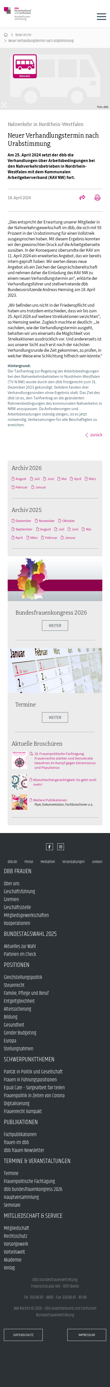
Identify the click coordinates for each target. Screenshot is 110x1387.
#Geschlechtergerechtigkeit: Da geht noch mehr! (64, 782)
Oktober (68, 520)
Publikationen (21, 1122)
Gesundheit (14, 1025)
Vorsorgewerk (16, 1244)
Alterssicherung (17, 1009)
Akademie (12, 1260)
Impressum (87, 1335)
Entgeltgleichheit (19, 1001)
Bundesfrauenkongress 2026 (51, 612)
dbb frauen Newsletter (24, 1151)
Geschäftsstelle (17, 908)
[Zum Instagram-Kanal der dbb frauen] (60, 846)
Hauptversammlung (21, 1197)
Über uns (11, 884)
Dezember (23, 520)
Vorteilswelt (14, 1252)
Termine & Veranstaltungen (37, 1161)
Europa (10, 1041)
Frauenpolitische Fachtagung (29, 1182)
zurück (96, 435)
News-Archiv (23, 35)
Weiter (55, 717)
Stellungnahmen (18, 1049)
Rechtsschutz (15, 1236)
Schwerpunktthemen (29, 1059)
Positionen (16, 965)
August (21, 478)
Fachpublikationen (20, 1135)
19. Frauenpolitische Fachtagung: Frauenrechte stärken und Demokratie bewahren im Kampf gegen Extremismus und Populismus (65, 760)
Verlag (9, 1268)
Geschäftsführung (19, 892)
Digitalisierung (16, 1104)
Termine (25, 704)
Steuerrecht (14, 985)
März (92, 478)
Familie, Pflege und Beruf (26, 993)
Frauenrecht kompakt (23, 1112)
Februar (22, 487)
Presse (29, 862)
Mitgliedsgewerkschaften (26, 916)
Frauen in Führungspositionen (30, 1080)
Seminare (12, 1205)
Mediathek (48, 862)
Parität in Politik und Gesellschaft (33, 1072)
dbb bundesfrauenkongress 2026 (33, 1189)
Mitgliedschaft (16, 1228)
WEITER (55, 625)
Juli (37, 478)
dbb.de (12, 862)
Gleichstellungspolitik (23, 977)
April (77, 478)
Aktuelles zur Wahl (20, 947)
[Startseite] (6, 35)
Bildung (10, 1017)
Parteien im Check (20, 954)
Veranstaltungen (73, 862)
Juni (50, 478)
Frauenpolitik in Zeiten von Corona (34, 1096)
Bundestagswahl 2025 (30, 934)
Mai (64, 478)
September (24, 529)
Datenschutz (23, 1335)
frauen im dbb (16, 1143)
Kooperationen (17, 923)
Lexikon (97, 862)
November (47, 520)
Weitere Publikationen (50, 800)
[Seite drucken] (94, 198)
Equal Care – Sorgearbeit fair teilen (34, 1088)
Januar (40, 487)
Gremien (11, 900)
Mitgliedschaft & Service (33, 1216)
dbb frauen (17, 871)
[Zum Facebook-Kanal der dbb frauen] (49, 846)
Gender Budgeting (20, 1033)
